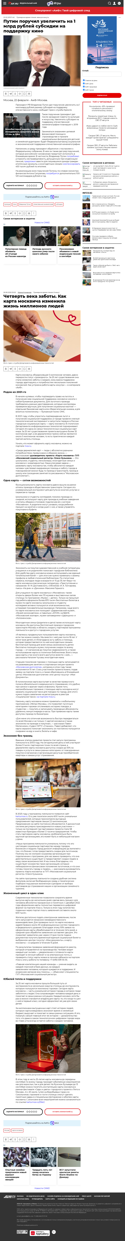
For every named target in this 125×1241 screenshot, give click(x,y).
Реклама (20, 1196)
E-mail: (86, 71)
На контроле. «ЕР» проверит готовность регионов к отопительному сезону (102, 108)
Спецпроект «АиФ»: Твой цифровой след (62, 10)
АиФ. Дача (89, 84)
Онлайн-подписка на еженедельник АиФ (63, 1196)
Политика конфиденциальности (27, 1225)
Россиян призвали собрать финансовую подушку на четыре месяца (104, 238)
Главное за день (91, 80)
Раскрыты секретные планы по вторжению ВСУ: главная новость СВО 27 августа (102, 118)
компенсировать (71, 164)
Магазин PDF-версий (102, 1196)
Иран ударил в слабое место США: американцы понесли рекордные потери (102, 128)
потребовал (73, 156)
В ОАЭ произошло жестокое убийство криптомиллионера (104, 258)
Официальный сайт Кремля (13, 88)
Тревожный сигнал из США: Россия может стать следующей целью (105, 197)
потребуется (52, 173)
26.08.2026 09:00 (9, 292)
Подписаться (102, 95)
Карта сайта (50, 1199)
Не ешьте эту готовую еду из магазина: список (104, 251)
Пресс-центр (86, 1196)
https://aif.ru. (23, 1221)
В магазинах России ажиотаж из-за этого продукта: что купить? (106, 280)
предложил (30, 161)
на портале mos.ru (46, 697)
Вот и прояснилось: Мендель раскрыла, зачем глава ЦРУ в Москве (106, 205)
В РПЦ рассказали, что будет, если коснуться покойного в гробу (105, 213)
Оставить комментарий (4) (62, 1112)
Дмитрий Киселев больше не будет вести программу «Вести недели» (105, 221)
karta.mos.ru (22, 816)
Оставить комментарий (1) (63, 185)
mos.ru (28, 446)
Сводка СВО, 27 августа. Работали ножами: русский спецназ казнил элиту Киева (102, 147)
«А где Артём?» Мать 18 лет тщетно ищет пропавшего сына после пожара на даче (106, 168)
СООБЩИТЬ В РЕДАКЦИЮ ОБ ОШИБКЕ (71, 1199)
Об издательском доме (35, 1196)
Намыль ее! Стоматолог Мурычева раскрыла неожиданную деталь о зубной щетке (106, 176)
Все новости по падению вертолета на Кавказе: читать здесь (106, 273)
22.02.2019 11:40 (9, 17)
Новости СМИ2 (42, 222)
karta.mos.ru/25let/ (35, 1102)
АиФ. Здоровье (91, 87)
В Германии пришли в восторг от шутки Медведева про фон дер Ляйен (106, 229)
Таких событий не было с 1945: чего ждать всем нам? (106, 266)
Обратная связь (23, 1199)
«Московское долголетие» (29, 667)
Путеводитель (37, 1199)
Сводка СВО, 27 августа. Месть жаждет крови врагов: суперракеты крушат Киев (102, 138)
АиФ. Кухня (89, 90)
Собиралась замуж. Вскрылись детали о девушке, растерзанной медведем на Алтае (105, 184)
